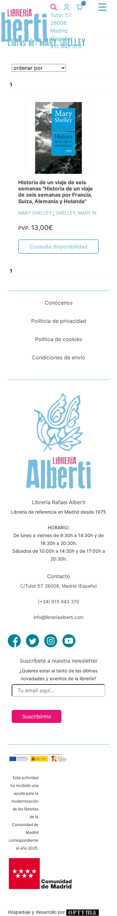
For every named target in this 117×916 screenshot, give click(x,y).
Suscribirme (36, 716)
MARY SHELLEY (35, 213)
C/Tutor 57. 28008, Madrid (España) (58, 586)
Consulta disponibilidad (58, 246)
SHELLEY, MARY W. (76, 213)
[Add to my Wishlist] (87, 114)
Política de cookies (58, 339)
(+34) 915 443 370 (58, 601)
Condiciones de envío (58, 357)
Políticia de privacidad (58, 321)
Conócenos (58, 302)
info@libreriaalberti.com (58, 617)
